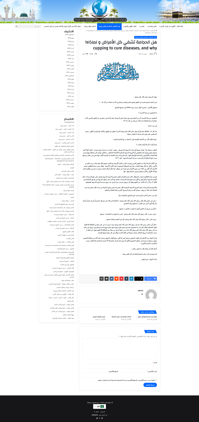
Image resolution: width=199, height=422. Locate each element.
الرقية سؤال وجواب (90, 26)
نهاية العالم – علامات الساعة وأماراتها (63, 318)
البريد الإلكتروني (152, 371)
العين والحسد (152, 26)
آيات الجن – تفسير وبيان (67, 125)
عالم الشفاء (146, 30)
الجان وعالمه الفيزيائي (67, 171)
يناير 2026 (71, 58)
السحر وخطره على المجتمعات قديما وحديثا (61, 207)
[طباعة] (102, 279)
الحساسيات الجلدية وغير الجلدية (65, 178)
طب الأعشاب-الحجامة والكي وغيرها (109, 26)
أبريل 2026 (70, 48)
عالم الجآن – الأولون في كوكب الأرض (172, 26)
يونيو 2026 (71, 41)
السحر (142, 26)
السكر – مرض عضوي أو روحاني (65, 218)
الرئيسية (153, 30)
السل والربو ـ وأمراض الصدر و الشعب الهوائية (61, 221)
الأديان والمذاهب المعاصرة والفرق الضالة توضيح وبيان (58, 155)
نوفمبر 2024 (70, 103)
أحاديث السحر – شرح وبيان (66, 139)
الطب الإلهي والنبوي (130, 26)
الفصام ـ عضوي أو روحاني (66, 261)
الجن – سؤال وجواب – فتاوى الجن (64, 174)
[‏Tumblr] (126, 279)
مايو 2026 (71, 45)
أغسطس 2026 (69, 34)
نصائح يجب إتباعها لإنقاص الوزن (147, 316)
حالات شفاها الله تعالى (67, 280)
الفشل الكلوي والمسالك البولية (65, 258)
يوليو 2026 (71, 38)
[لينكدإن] (131, 279)
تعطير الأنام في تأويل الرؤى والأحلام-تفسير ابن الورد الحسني (62, 26)
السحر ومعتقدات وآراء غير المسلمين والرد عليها (60, 211)
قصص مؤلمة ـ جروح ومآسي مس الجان (63, 311)
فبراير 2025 (70, 93)
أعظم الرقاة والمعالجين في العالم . (64, 146)
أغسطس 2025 (69, 75)
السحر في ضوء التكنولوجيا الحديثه (64, 204)
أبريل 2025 (70, 89)
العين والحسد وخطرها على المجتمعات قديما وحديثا (59, 245)
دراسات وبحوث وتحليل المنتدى (65, 287)
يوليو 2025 (71, 79)
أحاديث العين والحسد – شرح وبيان (64, 143)
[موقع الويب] (142, 294)
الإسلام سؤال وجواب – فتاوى (66, 164)
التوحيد (72, 167)
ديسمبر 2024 (70, 99)
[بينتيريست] (121, 279)
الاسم (155, 362)
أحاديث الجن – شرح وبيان (66, 136)
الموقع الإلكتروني (113, 371)
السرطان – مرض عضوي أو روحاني (64, 214)
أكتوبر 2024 (70, 106)
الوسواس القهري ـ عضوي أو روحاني (63, 271)
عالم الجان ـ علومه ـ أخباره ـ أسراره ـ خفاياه (61, 297)
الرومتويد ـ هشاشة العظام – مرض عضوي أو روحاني (59, 194)
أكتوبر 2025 (70, 69)
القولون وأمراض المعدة (67, 264)
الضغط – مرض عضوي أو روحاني (64, 228)
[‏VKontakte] (111, 279)
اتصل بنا (96, 411)
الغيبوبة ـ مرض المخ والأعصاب (65, 248)
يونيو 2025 (71, 82)
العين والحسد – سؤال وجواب (65, 242)
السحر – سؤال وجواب (67, 200)
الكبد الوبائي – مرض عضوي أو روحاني (63, 268)
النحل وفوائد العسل (99, 316)
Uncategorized (69, 122)
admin (151, 54)
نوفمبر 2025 (70, 65)
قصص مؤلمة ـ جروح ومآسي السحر (64, 304)
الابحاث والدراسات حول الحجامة (121, 316)
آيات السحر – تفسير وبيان (66, 132)
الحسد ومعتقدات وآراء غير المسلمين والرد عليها (60, 181)
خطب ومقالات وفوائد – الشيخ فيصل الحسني (61, 284)
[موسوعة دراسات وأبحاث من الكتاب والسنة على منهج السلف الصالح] (99, 11)
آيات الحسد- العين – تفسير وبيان (64, 129)
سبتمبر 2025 (70, 72)
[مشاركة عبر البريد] (106, 279)
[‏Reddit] (116, 279)
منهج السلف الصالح (68, 315)
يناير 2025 (71, 96)
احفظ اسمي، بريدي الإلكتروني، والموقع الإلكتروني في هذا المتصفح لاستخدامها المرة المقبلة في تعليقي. (126, 380)
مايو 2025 (71, 86)
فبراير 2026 (70, 55)
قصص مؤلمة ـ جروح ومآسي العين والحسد (62, 308)
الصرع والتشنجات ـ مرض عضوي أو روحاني (62, 224)
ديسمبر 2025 (70, 62)
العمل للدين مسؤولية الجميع (66, 235)
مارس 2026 (70, 51)
